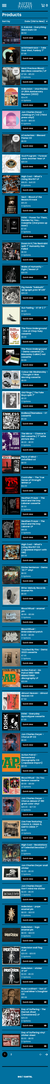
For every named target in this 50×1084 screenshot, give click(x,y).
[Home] (25, 5)
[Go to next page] (46, 1054)
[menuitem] (25, 21)
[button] (34, 38)
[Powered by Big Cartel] (25, 1077)
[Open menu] (4, 5)
